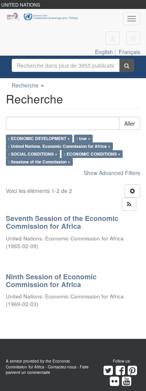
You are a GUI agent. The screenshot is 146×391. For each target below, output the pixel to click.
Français (129, 52)
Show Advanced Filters (112, 173)
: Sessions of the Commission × (39, 162)
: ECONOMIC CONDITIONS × (92, 154)
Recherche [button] (26, 85)
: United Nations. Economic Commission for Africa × (59, 146)
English (104, 52)
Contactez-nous (62, 367)
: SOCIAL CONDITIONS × (32, 154)
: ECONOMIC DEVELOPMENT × (39, 138)
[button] (133, 38)
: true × (83, 138)
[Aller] (126, 65)
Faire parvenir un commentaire (47, 369)
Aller (129, 123)
